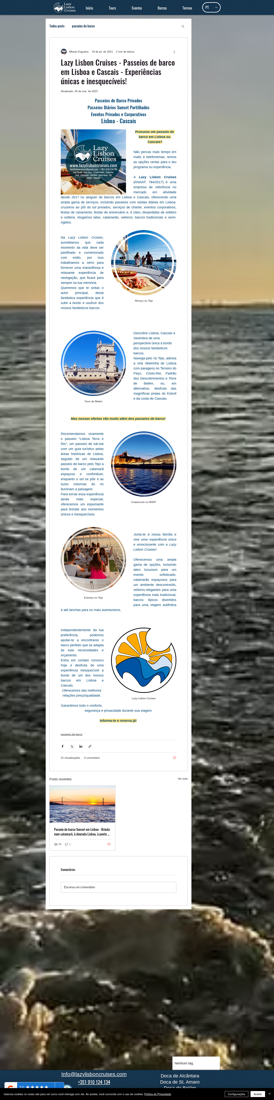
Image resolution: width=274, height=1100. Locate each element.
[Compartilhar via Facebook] (62, 746)
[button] (112, 7)
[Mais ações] (174, 51)
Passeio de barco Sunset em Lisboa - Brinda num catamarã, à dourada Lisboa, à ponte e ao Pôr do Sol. (82, 831)
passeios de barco (83, 26)
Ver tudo (183, 778)
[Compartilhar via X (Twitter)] (71, 746)
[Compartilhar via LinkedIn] (81, 746)
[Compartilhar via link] (90, 746)
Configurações (236, 1094)
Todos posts (56, 26)
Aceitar (258, 1094)
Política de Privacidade (157, 1094)
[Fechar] (269, 1094)
